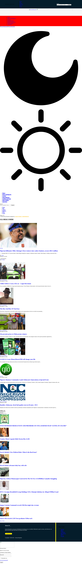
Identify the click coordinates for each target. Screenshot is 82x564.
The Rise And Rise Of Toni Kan (9, 309)
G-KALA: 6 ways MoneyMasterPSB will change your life (17, 359)
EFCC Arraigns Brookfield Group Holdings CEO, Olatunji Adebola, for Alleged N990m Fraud (29, 492)
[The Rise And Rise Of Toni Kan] (6, 304)
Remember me (4, 558)
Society (1, 248)
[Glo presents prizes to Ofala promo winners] (12, 329)
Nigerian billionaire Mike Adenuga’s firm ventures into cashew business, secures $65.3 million (29, 251)
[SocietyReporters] (7, 26)
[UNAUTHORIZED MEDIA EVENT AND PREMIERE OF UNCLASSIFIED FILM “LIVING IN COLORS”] (4, 423)
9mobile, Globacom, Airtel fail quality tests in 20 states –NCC (19, 405)
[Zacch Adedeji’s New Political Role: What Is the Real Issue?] (4, 449)
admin (2, 255)
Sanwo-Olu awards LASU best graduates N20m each (16, 518)
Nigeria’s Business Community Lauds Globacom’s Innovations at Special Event (24, 380)
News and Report (3, 279)
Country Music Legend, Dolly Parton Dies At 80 (14, 439)
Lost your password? (4, 560)
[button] (58, 3)
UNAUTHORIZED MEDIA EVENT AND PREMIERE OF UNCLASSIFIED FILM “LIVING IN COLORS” (33, 426)
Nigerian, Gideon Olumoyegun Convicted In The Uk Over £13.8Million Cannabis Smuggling (28, 478)
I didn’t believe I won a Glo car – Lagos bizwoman (15, 283)
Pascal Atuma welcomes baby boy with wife (13, 465)
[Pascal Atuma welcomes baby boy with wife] (4, 462)
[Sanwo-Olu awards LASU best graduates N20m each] (4, 515)
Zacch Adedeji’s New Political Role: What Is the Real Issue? (18, 452)
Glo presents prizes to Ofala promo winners (13, 334)
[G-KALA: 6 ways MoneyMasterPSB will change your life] (12, 354)
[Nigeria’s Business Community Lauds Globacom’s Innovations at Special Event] (6, 375)
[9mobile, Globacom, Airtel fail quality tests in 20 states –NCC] (12, 400)
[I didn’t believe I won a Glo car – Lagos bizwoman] (12, 278)
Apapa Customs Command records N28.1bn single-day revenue (19, 505)
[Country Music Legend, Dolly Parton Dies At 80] (4, 436)
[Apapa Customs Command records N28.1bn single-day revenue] (4, 502)
